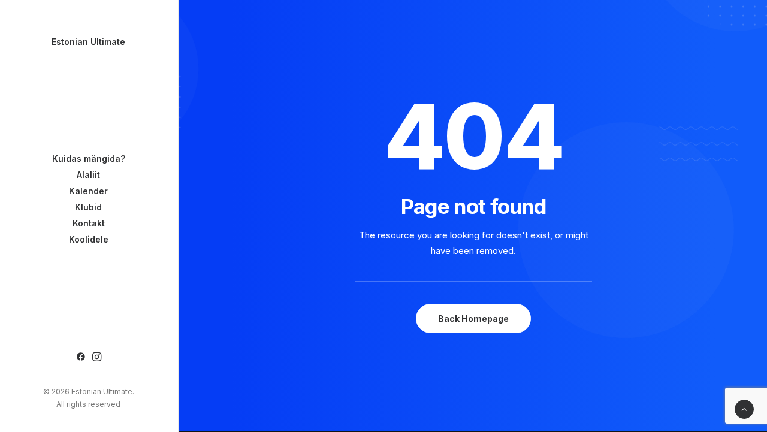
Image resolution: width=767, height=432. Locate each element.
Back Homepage (473, 318)
